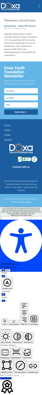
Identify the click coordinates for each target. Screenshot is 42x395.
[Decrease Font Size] (3, 276)
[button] (1, 218)
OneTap (13, 267)
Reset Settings (6, 378)
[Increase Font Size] (3, 269)
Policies (7, 135)
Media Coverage (20, 28)
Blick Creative (26, 202)
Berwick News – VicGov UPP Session (20, 26)
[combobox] (21, 212)
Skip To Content (6, 375)
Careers (7, 130)
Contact (7, 125)
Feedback (8, 140)
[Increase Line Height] (3, 294)
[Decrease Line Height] (3, 301)
